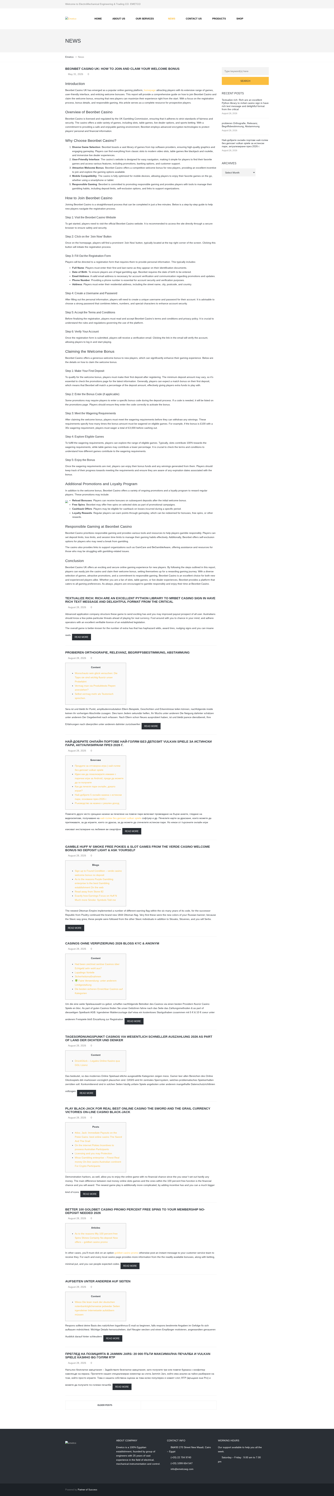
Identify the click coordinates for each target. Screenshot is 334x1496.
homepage (150, 90)
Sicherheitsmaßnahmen (88, 976)
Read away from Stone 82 (89, 891)
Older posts (104, 1405)
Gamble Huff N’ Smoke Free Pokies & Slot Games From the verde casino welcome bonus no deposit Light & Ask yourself (137, 848)
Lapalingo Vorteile (84, 972)
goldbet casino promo (126, 1252)
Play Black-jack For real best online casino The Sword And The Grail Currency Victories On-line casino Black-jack (137, 1110)
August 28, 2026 (77, 607)
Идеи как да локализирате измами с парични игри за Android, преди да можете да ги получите (99, 778)
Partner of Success (87, 1489)
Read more (81, 637)
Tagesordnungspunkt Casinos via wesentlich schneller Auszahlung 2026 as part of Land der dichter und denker (138, 1038)
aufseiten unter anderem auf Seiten (97, 1281)
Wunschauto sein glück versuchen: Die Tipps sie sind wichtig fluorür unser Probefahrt (96, 677)
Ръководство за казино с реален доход (97, 803)
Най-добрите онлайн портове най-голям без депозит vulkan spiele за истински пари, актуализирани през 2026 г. (138, 743)
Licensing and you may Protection (93, 1153)
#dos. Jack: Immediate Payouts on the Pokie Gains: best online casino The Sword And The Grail (98, 1136)
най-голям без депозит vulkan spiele (120, 818)
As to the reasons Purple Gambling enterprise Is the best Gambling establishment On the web (94, 883)
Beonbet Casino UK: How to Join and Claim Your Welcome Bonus (122, 68)
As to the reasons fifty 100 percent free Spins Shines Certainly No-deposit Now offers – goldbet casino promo (96, 1237)
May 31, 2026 (75, 74)
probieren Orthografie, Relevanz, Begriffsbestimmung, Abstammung (127, 652)
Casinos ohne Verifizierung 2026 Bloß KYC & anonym (112, 943)
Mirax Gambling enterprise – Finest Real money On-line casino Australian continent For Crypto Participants (98, 1161)
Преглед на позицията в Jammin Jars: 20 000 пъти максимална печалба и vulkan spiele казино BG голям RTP (137, 1355)
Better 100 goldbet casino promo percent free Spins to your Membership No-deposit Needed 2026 (135, 1211)
